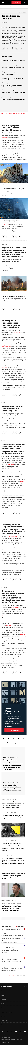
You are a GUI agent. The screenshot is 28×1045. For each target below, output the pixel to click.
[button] (24, 2)
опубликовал (15, 607)
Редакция (3, 999)
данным (6, 224)
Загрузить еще (13, 918)
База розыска (4, 1024)
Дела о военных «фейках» (7, 6)
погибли (4, 547)
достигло (23, 481)
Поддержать (16, 2)
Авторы (3, 995)
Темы (2, 991)
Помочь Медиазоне (14, 730)
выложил (9, 625)
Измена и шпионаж (21, 6)
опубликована (6, 346)
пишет (16, 191)
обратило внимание (8, 616)
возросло (4, 367)
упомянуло (17, 332)
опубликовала (12, 536)
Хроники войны (4, 22)
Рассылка (3, 1008)
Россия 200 (4, 1020)
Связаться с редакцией (15, 743)
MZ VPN (3, 1016)
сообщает (4, 137)
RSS (3, 1003)
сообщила (10, 464)
